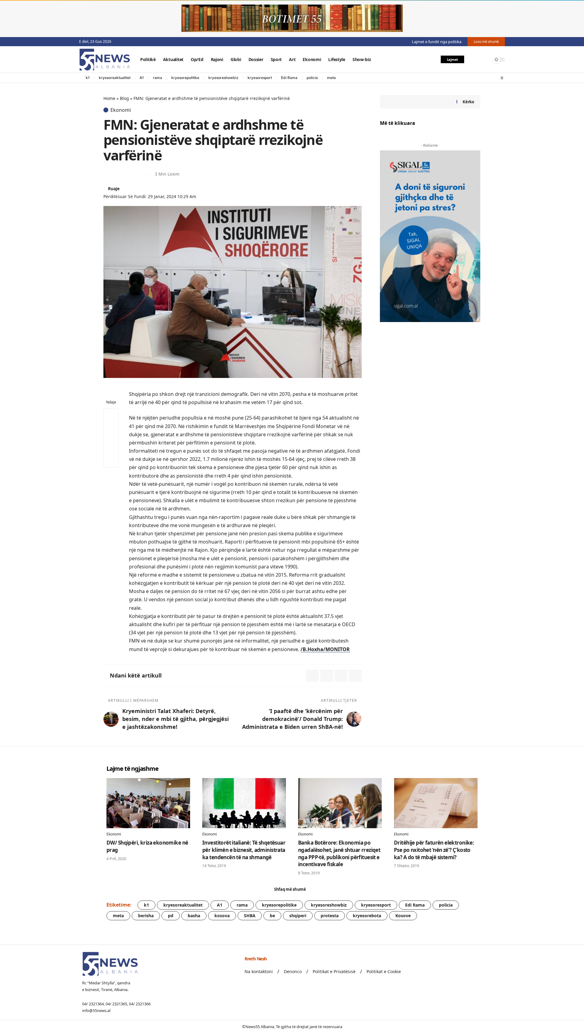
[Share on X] (107, 174)
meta (331, 77)
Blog (124, 98)
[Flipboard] (496, 78)
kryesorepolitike (185, 77)
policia (312, 77)
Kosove (403, 915)
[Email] (118, 174)
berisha (146, 915)
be (272, 915)
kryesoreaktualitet (114, 77)
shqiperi (297, 915)
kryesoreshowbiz (223, 77)
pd (170, 915)
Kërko (468, 102)
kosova (222, 915)
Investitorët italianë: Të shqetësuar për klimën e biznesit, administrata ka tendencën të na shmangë (243, 850)
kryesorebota (367, 915)
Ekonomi (120, 110)
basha (194, 915)
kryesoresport (260, 77)
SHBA (249, 915)
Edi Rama (289, 77)
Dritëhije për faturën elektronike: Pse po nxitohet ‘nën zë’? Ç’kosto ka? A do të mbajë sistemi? (434, 850)
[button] (472, 59)
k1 (88, 77)
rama (157, 77)
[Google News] (484, 78)
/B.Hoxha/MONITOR (325, 649)
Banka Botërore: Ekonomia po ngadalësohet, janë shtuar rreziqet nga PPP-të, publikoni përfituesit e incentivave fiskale (339, 853)
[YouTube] (478, 78)
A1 (142, 77)
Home (109, 98)
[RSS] (502, 78)
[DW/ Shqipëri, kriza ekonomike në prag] (148, 803)
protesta (330, 915)
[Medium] (490, 78)
